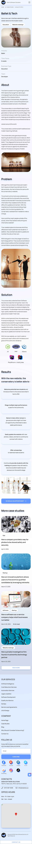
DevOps (3, 704)
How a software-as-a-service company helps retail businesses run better (14, 617)
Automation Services (7, 690)
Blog (2, 727)
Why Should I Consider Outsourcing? (12, 730)
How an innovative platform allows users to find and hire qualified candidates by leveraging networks (15, 580)
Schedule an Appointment (15, 501)
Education (6, 24)
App (4, 535)
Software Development (8, 697)
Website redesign (17, 24)
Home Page (4, 720)
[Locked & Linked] (16, 524)
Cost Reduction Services (8, 687)
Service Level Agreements (9, 707)
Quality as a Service (7, 700)
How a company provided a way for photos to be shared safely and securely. (14, 542)
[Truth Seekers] (16, 637)
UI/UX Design (5, 710)
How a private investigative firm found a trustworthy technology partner (14, 654)
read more (16, 668)
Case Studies (10, 7)
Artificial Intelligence (7, 684)
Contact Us (4, 734)
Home (2, 7)
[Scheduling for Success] (16, 599)
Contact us (16, 842)
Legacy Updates (6, 694)
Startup (5, 573)
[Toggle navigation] (29, 2)
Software (5, 610)
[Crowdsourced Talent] (16, 562)
